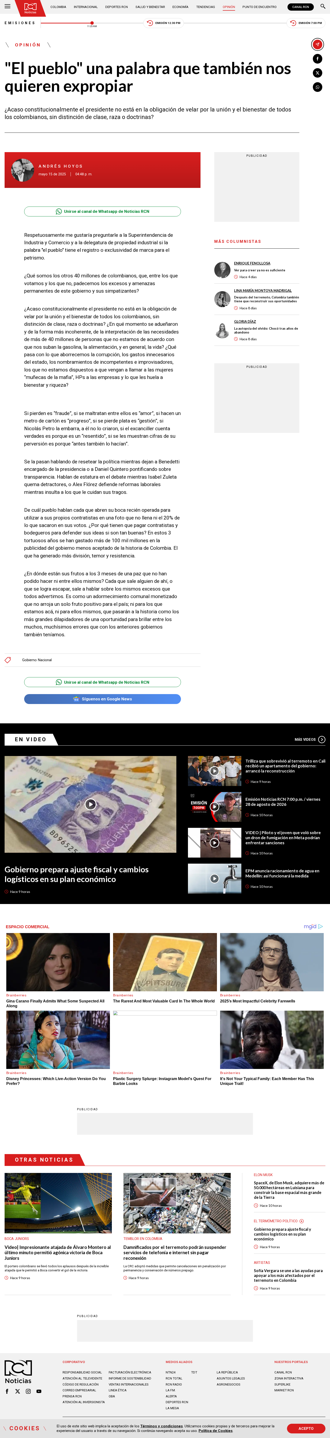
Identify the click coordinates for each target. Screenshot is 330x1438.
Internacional (86, 7)
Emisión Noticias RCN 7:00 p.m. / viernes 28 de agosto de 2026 (282, 802)
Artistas (262, 1263)
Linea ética (118, 1390)
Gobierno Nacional (37, 660)
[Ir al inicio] (30, 8)
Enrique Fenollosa (252, 263)
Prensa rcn (72, 1396)
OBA (112, 1396)
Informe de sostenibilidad (130, 1378)
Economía (180, 7)
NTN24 (170, 1372)
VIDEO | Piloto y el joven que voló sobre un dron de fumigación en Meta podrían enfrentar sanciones (283, 837)
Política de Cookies (216, 1431)
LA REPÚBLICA (227, 1372)
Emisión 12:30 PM (167, 23)
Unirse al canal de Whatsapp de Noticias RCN (106, 211)
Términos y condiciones (161, 1426)
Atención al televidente (82, 1378)
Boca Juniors (17, 1239)
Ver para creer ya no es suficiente (259, 270)
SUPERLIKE (282, 1384)
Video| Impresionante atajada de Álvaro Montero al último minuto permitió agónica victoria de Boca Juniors (58, 1253)
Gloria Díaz (245, 321)
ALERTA (171, 1396)
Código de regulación (81, 1384)
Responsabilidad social (82, 1372)
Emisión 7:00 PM (310, 23)
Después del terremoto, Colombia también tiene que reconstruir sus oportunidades (266, 299)
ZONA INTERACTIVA (288, 1378)
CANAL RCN (300, 7)
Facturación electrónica (130, 1372)
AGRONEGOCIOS (228, 1384)
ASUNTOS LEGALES (231, 1378)
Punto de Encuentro (260, 7)
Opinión (229, 7)
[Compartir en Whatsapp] (318, 87)
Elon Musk (263, 1175)
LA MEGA (172, 1408)
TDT (194, 1372)
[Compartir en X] (318, 73)
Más (305, 739)
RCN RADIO (174, 1384)
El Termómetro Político (276, 1221)
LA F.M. (171, 1390)
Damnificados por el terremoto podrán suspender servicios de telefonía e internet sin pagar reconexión (174, 1253)
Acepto (306, 1428)
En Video (31, 739)
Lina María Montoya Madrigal (263, 290)
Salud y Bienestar (150, 7)
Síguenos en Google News (107, 699)
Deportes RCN (116, 7)
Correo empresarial (79, 1390)
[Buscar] (323, 7)
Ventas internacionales (129, 1384)
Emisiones (20, 23)
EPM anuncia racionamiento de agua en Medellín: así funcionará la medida (282, 873)
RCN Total (174, 1378)
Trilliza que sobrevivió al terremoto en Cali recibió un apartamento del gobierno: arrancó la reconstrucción (285, 766)
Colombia (58, 7)
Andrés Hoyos (61, 166)
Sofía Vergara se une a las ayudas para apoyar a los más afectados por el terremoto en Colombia (288, 1275)
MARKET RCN (284, 1390)
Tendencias (205, 7)
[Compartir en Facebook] (318, 59)
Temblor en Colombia (142, 1239)
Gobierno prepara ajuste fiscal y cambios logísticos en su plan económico (77, 874)
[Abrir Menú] (7, 6)
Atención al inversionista (84, 1402)
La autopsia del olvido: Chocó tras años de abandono (266, 330)
